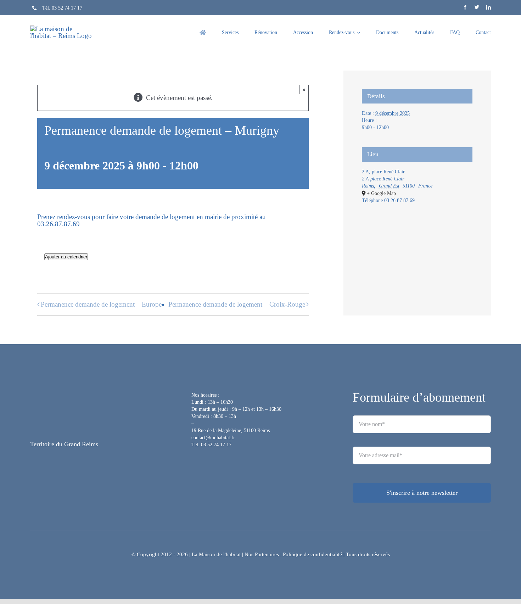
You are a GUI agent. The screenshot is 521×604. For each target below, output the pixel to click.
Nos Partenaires (262, 554)
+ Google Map (381, 193)
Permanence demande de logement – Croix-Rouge (236, 304)
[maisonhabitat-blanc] (74, 393)
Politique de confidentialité (312, 554)
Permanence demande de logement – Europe (101, 304)
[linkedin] (488, 7)
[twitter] (477, 7)
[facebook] (465, 7)
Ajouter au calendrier (66, 256)
